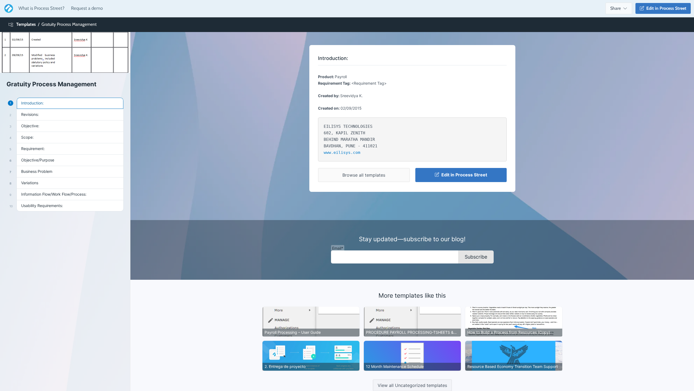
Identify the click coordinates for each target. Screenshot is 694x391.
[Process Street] (7, 8)
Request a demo (87, 8)
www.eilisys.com (342, 152)
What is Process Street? (41, 8)
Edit (665, 8)
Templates (26, 24)
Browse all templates (363, 175)
